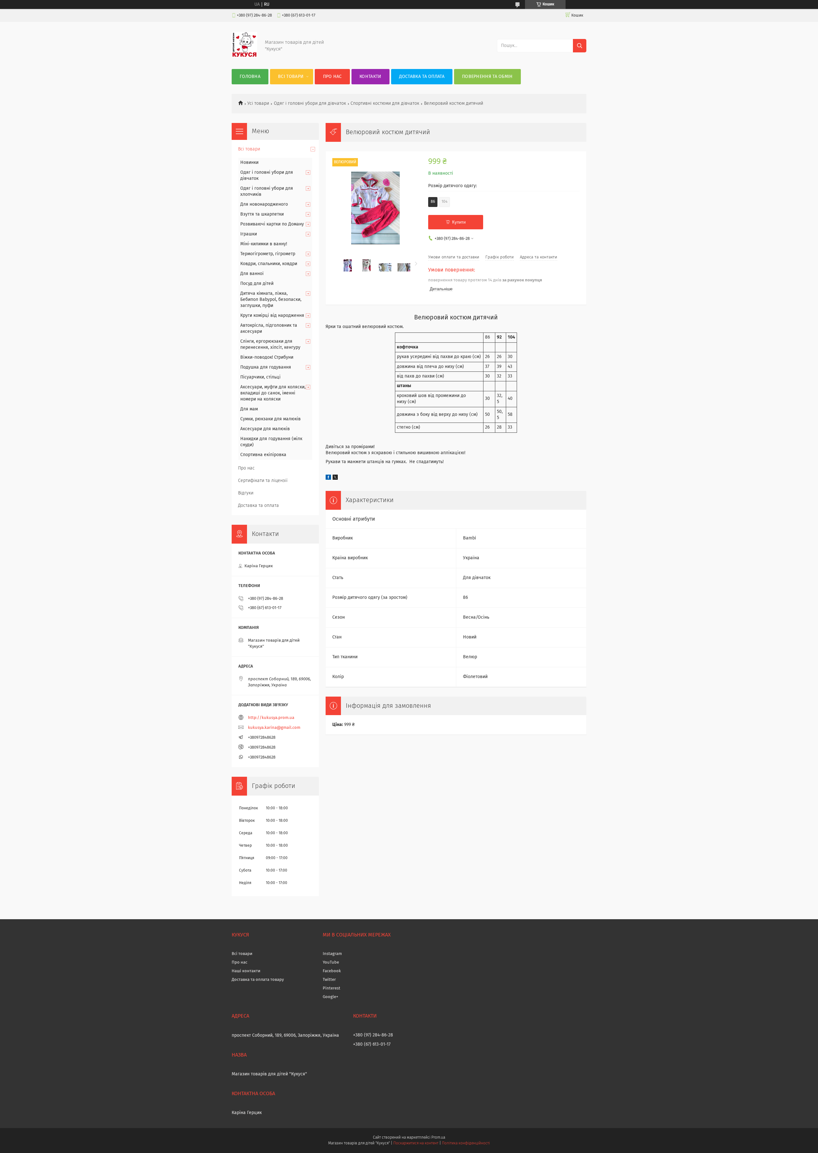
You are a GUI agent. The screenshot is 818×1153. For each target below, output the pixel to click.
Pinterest (331, 988)
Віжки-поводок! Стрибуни (266, 357)
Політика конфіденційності (466, 1143)
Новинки (249, 162)
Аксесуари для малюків (265, 429)
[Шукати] (579, 45)
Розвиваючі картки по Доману (272, 224)
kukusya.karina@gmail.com (274, 728)
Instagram (332, 954)
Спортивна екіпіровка (263, 455)
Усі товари (258, 103)
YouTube (331, 962)
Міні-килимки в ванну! (263, 244)
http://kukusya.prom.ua (271, 718)
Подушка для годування (265, 367)
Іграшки (248, 234)
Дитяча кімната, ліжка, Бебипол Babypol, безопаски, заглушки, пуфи (270, 299)
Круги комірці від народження (272, 315)
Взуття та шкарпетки (262, 214)
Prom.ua (438, 1138)
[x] (335, 478)
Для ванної (252, 273)
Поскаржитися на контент (415, 1143)
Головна (250, 76)
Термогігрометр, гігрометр (267, 254)
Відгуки (245, 493)
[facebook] (328, 478)
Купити (459, 222)
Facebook (332, 971)
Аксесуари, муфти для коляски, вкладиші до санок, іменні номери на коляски (272, 393)
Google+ (330, 997)
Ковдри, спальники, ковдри (268, 264)
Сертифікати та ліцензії (263, 480)
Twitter (329, 980)
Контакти (370, 76)
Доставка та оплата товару (258, 980)
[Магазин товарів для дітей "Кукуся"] (244, 56)
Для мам (249, 409)
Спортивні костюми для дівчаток (385, 103)
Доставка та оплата (421, 76)
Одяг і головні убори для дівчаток (310, 103)
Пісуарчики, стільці (260, 377)
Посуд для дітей (257, 283)
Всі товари (291, 76)
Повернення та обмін (487, 76)
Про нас (332, 76)
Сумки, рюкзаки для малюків (270, 419)
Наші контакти (246, 971)
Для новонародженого (264, 204)
